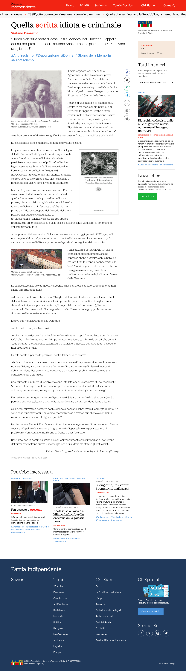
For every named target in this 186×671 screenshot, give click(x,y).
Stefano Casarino (24, 33)
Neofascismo (23, 60)
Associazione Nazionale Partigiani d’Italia (48, 661)
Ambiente (58, 640)
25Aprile (58, 586)
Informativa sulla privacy (34, 664)
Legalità (57, 646)
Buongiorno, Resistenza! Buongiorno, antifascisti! (112, 486)
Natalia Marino (60, 525)
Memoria (58, 616)
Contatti (100, 628)
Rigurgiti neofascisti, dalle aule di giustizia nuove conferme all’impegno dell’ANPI (155, 125)
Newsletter (101, 634)
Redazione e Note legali (108, 610)
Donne (68, 55)
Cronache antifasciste (22, 479)
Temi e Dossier (123, 5)
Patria (23, 5)
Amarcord (101, 604)
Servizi (141, 92)
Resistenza (117, 520)
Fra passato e (26, 509)
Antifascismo (23, 55)
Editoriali (101, 479)
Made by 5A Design (166, 664)
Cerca (167, 5)
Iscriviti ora (147, 196)
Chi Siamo (148, 5)
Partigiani (58, 628)
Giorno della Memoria (94, 55)
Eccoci (99, 586)
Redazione (16, 513)
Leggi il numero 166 (150, 53)
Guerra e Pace (33, 530)
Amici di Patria (103, 622)
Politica (57, 622)
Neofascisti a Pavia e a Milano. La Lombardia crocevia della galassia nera (69, 516)
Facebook (141, 633)
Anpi (141, 165)
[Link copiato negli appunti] (127, 103)
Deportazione (48, 55)
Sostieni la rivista (150, 611)
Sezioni (99, 5)
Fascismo (58, 592)
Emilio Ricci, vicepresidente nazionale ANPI (155, 136)
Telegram (166, 633)
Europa (57, 652)
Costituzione (117, 517)
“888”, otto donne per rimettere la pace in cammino (58, 14)
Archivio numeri (104, 616)
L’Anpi (99, 598)
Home (70, 5)
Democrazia (74, 539)
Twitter (149, 633)
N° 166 (84, 5)
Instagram (158, 633)
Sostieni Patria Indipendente (111, 640)
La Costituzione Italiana (108, 592)
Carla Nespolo (102, 492)
